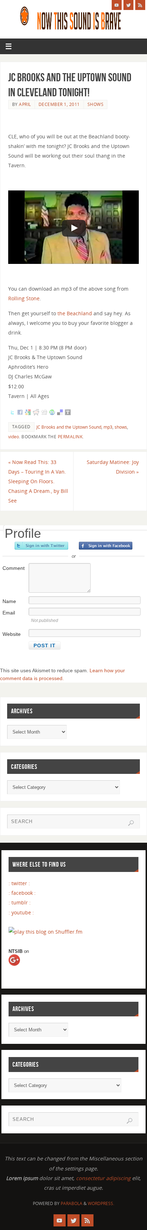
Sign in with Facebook (105, 546)
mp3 (107, 427)
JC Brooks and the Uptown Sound (68, 427)
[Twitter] (128, 5)
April (25, 104)
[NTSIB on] (21, 967)
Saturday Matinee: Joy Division (113, 467)
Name (9, 601)
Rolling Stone (24, 298)
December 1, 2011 (59, 104)
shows (95, 104)
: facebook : (22, 892)
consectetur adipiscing (103, 1178)
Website (11, 634)
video (13, 437)
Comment (13, 568)
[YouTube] (117, 5)
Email (8, 613)
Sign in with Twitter (41, 546)
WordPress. (101, 1203)
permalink (70, 437)
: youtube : (21, 912)
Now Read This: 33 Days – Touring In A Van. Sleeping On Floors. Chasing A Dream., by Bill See (38, 481)
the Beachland (74, 313)
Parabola (71, 1203)
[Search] (131, 823)
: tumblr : (20, 902)
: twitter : (19, 883)
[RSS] (140, 5)
